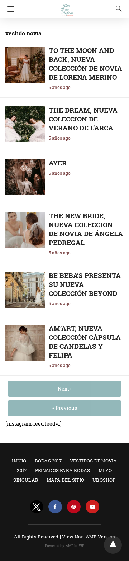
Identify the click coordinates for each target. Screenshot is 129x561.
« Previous (64, 407)
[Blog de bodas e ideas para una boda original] (67, 6)
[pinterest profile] (74, 507)
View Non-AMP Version (88, 536)
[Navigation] (9, 9)
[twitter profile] (36, 507)
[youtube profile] (92, 507)
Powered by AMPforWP (65, 545)
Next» (64, 388)
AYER (58, 162)
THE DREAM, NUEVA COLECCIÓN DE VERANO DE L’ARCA (83, 118)
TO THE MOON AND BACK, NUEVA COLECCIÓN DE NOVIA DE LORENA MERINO (85, 63)
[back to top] (113, 545)
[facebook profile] (55, 507)
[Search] (117, 8)
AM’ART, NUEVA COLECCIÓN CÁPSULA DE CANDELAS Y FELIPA (85, 341)
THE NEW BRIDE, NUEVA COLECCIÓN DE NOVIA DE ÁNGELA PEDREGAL (86, 229)
